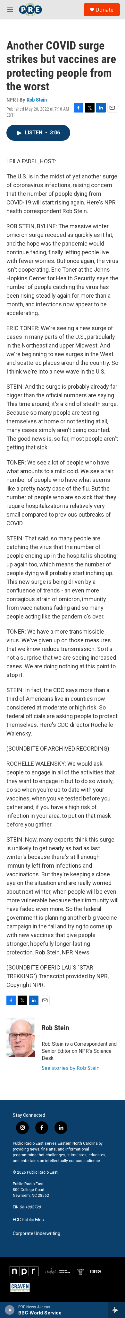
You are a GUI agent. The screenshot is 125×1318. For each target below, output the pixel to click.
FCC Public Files (28, 1219)
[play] (10, 1310)
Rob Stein (37, 99)
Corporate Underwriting (36, 1233)
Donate (104, 10)
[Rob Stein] (20, 1037)
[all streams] (116, 1310)
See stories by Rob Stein (71, 1067)
